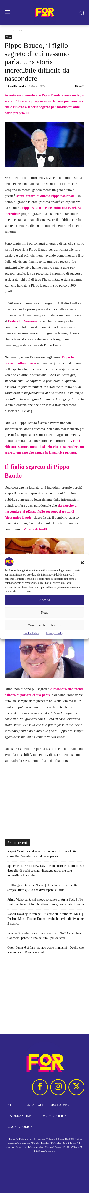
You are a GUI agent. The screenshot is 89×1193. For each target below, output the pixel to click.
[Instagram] (58, 1087)
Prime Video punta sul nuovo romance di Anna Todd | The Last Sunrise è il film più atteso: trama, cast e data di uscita (45, 902)
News (19, 30)
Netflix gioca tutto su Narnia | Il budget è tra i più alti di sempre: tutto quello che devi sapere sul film (43, 887)
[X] (76, 1087)
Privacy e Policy (54, 633)
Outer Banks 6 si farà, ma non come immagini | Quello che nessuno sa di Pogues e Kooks (45, 950)
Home (8, 30)
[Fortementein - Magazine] (44, 12)
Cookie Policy (31, 633)
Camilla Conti (16, 86)
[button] (82, 562)
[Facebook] (40, 1087)
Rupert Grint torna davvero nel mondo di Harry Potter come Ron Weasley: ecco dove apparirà (42, 854)
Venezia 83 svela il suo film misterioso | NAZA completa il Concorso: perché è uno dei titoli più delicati (45, 935)
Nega (44, 612)
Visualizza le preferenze (45, 625)
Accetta (44, 600)
